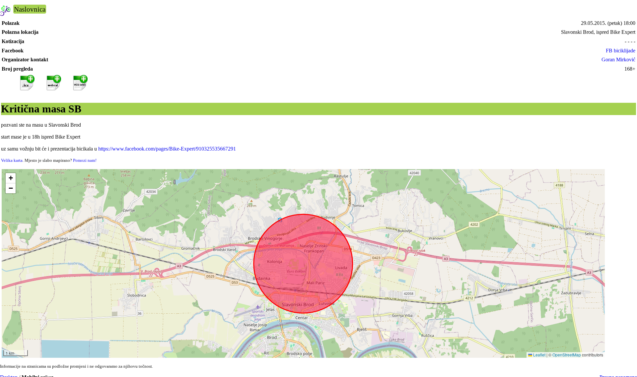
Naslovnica (29, 9)
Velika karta (12, 160)
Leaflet (538, 354)
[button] (11, 178)
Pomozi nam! (85, 160)
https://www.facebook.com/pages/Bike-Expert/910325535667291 (167, 149)
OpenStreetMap (566, 354)
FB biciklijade (620, 50)
